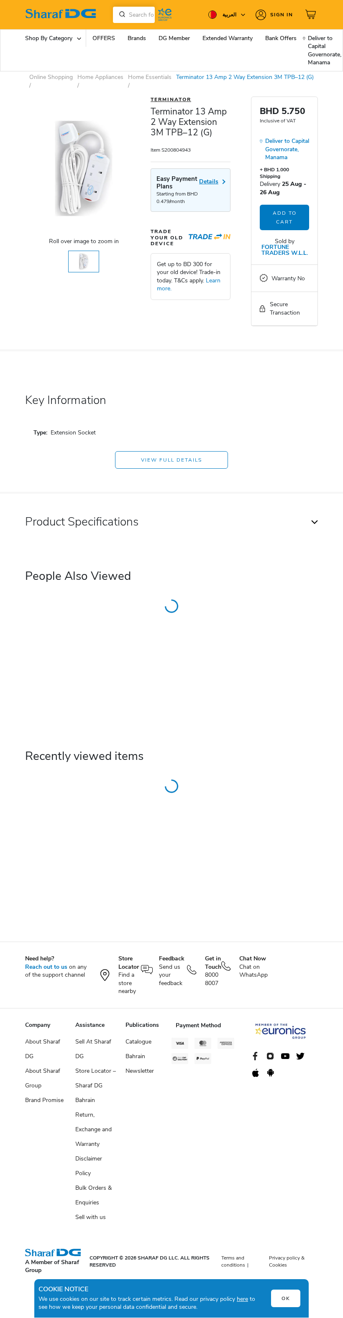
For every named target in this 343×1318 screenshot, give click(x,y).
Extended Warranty (227, 38)
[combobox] (134, 15)
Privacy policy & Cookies (287, 1261)
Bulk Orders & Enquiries (93, 1195)
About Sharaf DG (42, 1049)
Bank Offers (281, 38)
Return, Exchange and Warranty (93, 1129)
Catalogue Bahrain (138, 1049)
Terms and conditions (233, 1261)
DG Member (174, 38)
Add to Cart (285, 217)
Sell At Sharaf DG (93, 1049)
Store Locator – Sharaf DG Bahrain (95, 1085)
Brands (137, 38)
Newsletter (139, 1071)
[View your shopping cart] (311, 14)
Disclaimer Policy (88, 1166)
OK (286, 1298)
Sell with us (90, 1217)
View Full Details (171, 460)
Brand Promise (44, 1100)
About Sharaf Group (42, 1078)
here (242, 1299)
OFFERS (103, 38)
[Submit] (120, 14)
